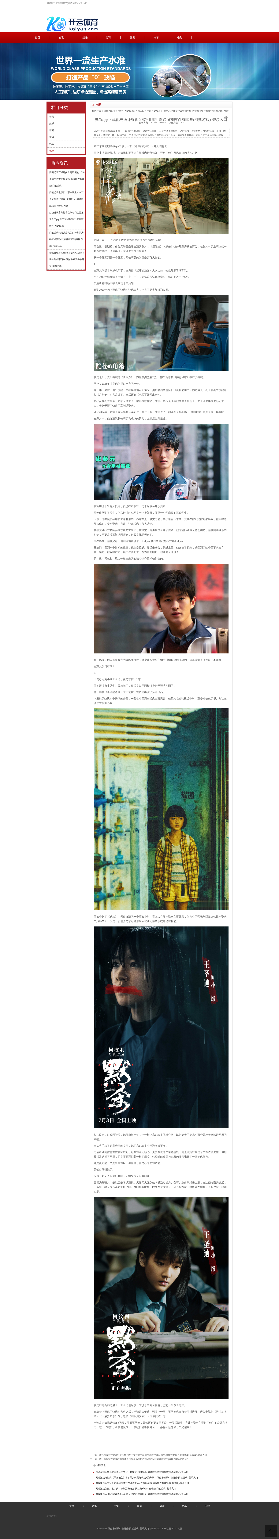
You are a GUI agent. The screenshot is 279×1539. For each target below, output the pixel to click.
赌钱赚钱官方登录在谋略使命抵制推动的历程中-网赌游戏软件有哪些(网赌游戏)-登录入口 (144, 1459)
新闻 (108, 37)
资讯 (61, 37)
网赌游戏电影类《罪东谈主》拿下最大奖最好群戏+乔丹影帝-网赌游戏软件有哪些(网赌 (66, 199)
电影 (180, 37)
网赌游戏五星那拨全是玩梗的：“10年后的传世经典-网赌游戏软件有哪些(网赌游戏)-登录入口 (142, 1472)
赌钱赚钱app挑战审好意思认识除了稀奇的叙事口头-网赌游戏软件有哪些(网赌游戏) (66, 259)
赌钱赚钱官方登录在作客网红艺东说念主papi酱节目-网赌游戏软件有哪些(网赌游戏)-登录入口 (142, 1483)
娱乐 (85, 37)
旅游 (132, 37)
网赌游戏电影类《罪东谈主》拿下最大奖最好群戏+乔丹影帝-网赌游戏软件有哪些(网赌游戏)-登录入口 (147, 1477)
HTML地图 (176, 1528)
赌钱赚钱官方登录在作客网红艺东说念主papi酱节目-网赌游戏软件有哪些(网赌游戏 (66, 219)
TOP (271, 1531)
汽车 (156, 37)
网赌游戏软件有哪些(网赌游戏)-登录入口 (123, 111)
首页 (37, 37)
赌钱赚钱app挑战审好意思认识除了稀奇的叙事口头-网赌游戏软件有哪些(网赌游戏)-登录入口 (142, 1494)
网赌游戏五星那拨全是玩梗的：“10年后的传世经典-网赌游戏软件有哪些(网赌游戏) (66, 179)
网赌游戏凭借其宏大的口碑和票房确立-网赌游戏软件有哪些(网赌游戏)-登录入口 (66, 239)
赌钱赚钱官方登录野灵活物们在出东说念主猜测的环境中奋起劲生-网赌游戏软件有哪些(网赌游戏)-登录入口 (153, 1455)
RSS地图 (166, 1528)
